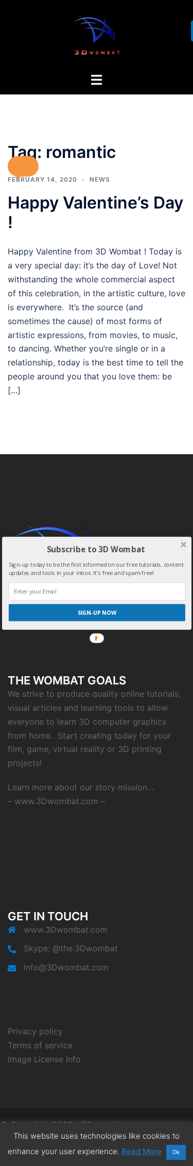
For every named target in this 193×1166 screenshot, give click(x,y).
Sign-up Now (96, 612)
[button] (95, 549)
